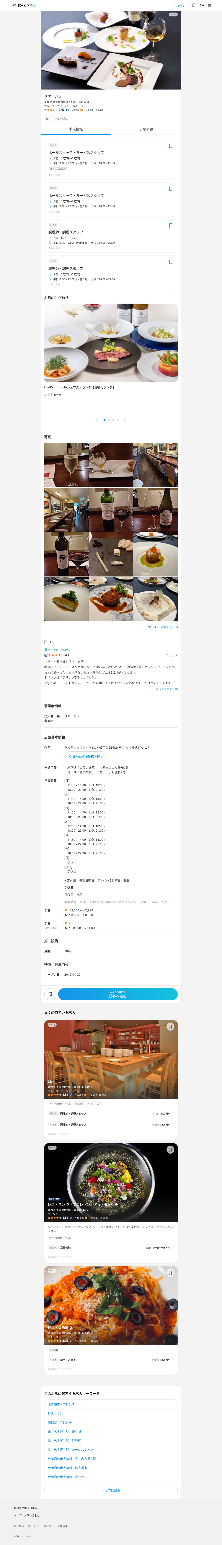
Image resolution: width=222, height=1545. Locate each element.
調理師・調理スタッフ (66, 232)
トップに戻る (111, 1490)
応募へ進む (118, 994)
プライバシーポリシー (41, 1526)
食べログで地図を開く (88, 756)
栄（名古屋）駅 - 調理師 (64, 1440)
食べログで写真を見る (161, 626)
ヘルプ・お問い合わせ (27, 1515)
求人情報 (76, 128)
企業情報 (62, 1526)
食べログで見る (165, 689)
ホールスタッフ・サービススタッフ (76, 152)
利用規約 (19, 1526)
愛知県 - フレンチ (60, 1422)
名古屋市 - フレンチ (61, 1404)
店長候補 (65, 1247)
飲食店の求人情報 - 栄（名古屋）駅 (72, 1458)
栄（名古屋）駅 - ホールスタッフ (70, 1449)
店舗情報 (146, 129)
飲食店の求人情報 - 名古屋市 (67, 1467)
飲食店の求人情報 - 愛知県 (66, 1477)
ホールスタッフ (69, 1359)
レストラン (55, 1413)
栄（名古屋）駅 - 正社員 (64, 1431)
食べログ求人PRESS (26, 1508)
